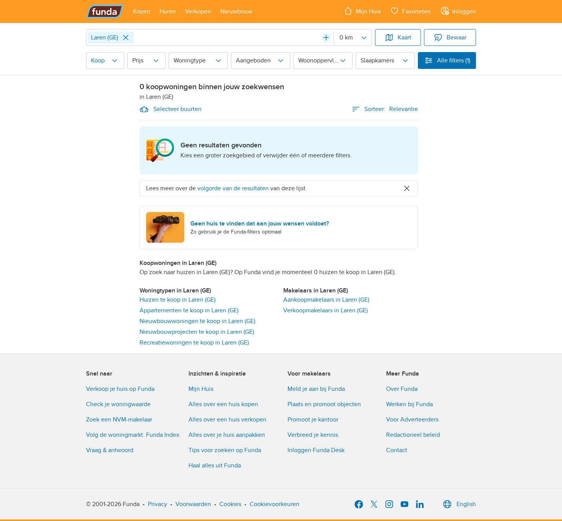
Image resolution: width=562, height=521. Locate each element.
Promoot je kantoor (312, 419)
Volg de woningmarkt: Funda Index (132, 435)
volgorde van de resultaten (233, 188)
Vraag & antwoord (109, 450)
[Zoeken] (326, 37)
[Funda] (105, 11)
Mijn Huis (200, 389)
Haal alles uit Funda (214, 465)
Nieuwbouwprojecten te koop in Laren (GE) (197, 332)
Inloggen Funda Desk (315, 450)
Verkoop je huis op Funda (120, 389)
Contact (396, 450)
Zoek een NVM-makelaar (119, 419)
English (466, 504)
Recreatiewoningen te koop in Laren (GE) (194, 342)
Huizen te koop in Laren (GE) (178, 300)
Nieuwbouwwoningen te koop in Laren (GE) (197, 321)
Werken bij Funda (409, 404)
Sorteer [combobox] (391, 109)
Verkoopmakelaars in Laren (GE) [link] (325, 310)
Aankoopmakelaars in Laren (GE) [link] (326, 300)
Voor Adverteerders (412, 419)
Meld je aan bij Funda (316, 389)
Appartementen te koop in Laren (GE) (189, 310)
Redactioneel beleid (413, 435)
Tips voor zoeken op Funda (224, 450)
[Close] (125, 37)
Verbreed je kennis (312, 435)
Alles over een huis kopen (223, 404)
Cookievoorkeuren (274, 504)
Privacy (157, 504)
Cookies (230, 504)
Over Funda (401, 389)
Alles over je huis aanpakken (226, 435)
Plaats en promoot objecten (324, 404)
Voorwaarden (193, 504)
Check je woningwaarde (118, 404)
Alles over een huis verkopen (227, 419)
